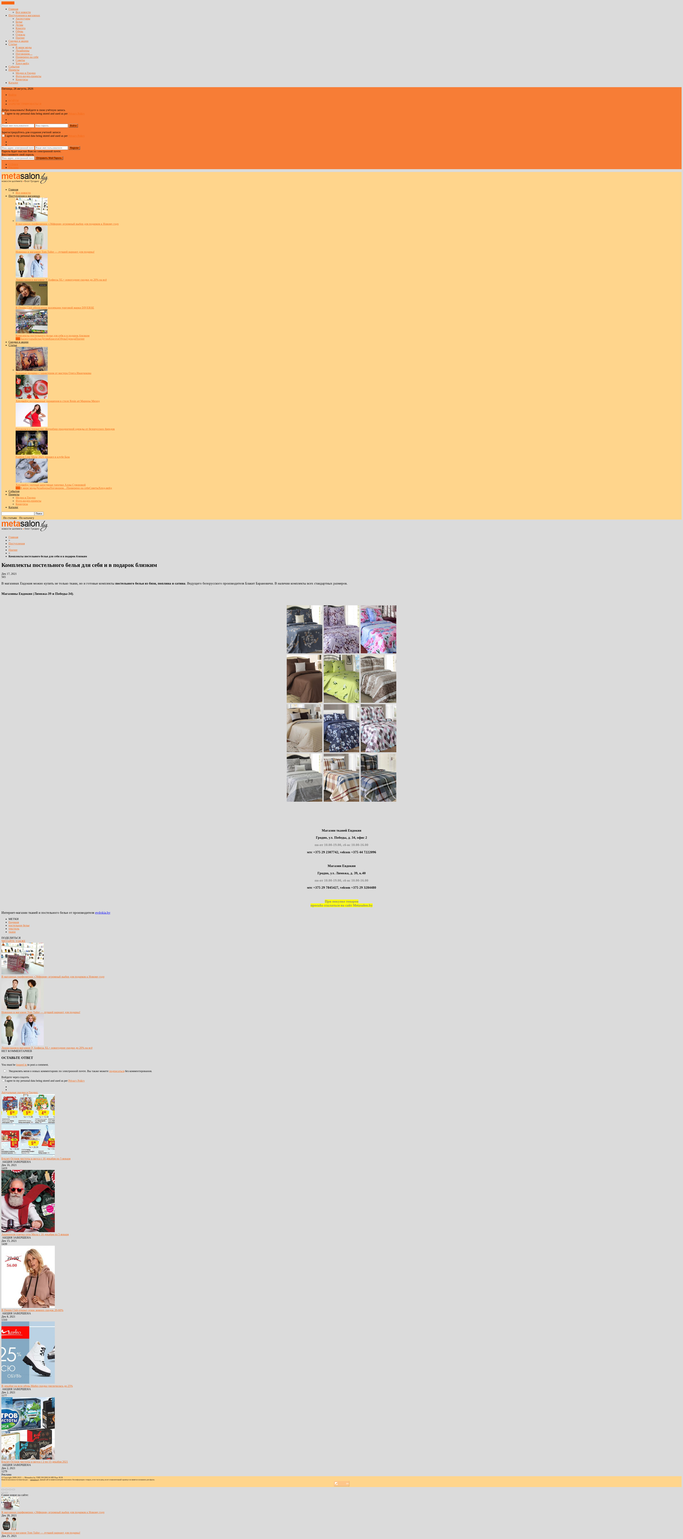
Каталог (13, 82)
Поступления (17, 543)
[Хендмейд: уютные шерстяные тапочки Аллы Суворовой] (32, 481)
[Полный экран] (10, 1489)
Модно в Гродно (26, 73)
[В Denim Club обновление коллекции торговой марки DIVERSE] (32, 304)
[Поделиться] (6, 1489)
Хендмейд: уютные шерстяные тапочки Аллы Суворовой (51, 484)
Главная (13, 8)
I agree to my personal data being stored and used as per (45, 113)
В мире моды (24, 47)
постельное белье (19, 925)
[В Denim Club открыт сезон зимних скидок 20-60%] (28, 1306)
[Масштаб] (13, 1489)
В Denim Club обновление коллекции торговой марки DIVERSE (55, 307)
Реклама (13, 167)
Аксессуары (23, 18)
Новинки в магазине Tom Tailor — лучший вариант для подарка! (55, 251)
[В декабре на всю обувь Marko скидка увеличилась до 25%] (28, 1382)
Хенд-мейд (22, 63)
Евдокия (14, 922)
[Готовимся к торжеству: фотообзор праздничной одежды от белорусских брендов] (32, 425)
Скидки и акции (18, 41)
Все (18, 338)
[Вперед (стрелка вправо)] (6, 1492)
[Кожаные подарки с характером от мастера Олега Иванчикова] (32, 369)
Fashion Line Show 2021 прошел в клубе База (43, 456)
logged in (21, 1064)
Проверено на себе (27, 57)
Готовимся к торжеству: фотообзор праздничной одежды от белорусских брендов (65, 428)
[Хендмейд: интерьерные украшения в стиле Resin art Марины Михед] (32, 397)
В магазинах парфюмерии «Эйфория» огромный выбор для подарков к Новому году (67, 223)
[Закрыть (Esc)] (2, 1489)
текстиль (14, 928)
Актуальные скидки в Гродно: (19, 1092)
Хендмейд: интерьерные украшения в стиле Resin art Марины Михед (58, 401)
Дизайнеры (22, 50)
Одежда (20, 34)
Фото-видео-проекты (28, 76)
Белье (19, 21)
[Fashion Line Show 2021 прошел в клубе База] (32, 453)
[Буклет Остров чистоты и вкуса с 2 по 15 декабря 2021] (28, 1458)
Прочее (20, 37)
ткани (12, 931)
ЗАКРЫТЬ (7, 2)
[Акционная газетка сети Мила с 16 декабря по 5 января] (28, 1231)
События (14, 66)
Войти (12, 94)
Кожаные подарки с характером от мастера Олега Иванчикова (53, 373)
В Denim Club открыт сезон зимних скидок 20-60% (32, 1310)
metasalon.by (34, 1480)
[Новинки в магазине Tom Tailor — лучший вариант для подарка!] (32, 248)
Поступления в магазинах (24, 15)
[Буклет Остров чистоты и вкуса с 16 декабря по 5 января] (28, 1155)
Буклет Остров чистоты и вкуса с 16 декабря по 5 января (35, 1158)
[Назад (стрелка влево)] (2, 1492)
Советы (20, 60)
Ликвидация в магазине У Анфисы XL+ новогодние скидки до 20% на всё (61, 279)
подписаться (116, 1071)
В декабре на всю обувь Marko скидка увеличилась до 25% (37, 1385)
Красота (20, 28)
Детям (19, 25)
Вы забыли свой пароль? (16, 129)
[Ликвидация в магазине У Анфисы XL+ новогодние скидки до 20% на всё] (32, 276)
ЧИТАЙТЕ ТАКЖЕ (13, 941)
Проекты (14, 69)
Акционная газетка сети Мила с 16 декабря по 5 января (35, 1234)
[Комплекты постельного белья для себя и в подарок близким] (32, 332)
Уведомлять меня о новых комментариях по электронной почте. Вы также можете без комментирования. (80, 1071)
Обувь (19, 31)
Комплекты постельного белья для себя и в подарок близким (52, 335)
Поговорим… (24, 53)
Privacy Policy (76, 113)
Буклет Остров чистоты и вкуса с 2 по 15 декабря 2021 (34, 1461)
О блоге (13, 164)
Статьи (13, 44)
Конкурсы (22, 79)
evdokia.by (102, 912)
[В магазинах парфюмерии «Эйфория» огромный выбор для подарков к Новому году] (32, 220)
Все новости (23, 12)
